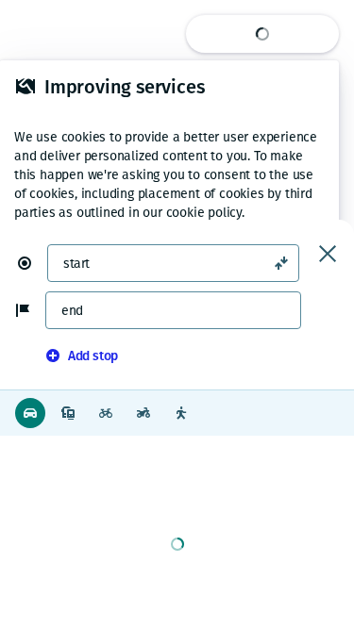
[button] (32, 263)
